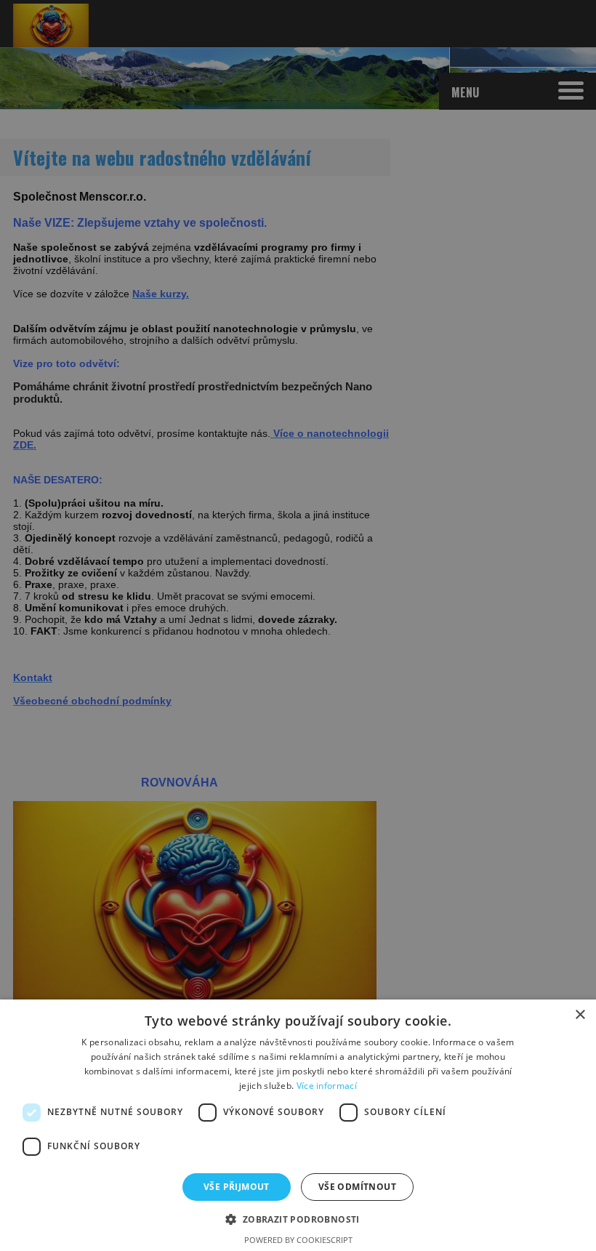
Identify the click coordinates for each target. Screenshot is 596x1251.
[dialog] (298, 625)
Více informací (327, 1085)
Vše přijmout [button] (237, 1186)
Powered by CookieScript (298, 1239)
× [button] (579, 1015)
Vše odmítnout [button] (357, 1186)
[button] (297, 1219)
